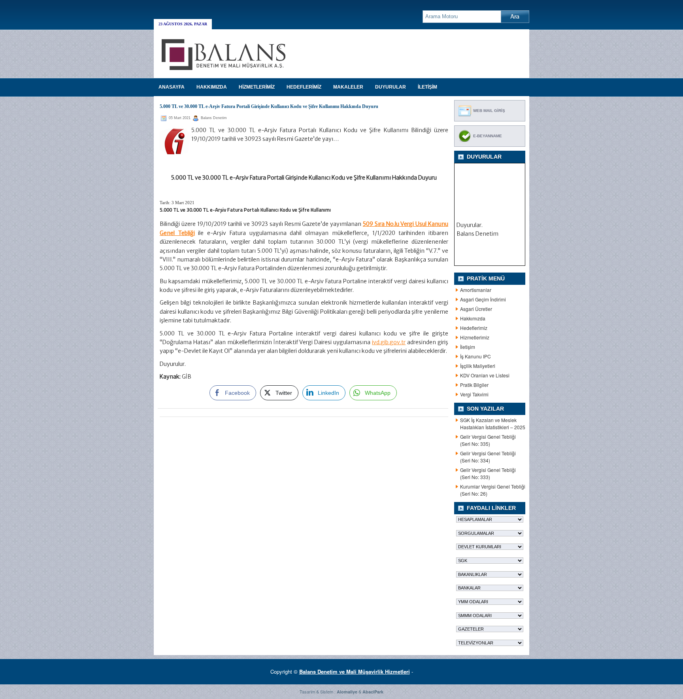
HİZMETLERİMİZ (257, 87)
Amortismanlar (475, 289)
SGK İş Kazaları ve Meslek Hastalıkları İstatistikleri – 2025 (492, 423)
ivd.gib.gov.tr (389, 342)
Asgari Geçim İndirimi (483, 299)
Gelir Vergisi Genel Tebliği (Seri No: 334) (488, 457)
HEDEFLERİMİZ (304, 87)
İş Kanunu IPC (475, 356)
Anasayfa (171, 87)
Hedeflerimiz (473, 327)
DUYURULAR (390, 87)
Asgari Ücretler (476, 308)
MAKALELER (348, 87)
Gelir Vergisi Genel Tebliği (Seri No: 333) (488, 473)
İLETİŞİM (427, 87)
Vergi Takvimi (474, 394)
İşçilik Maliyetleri (477, 365)
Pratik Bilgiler (474, 384)
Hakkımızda (472, 318)
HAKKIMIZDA (211, 87)
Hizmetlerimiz (474, 337)
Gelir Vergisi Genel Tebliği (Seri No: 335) (488, 440)
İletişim (467, 346)
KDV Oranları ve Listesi (484, 375)
